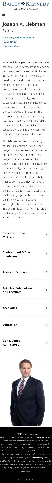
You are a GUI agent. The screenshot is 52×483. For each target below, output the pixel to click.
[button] (3, 14)
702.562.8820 (9, 41)
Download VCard (11, 45)
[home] (26, 6)
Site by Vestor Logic (26, 480)
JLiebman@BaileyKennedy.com (18, 37)
